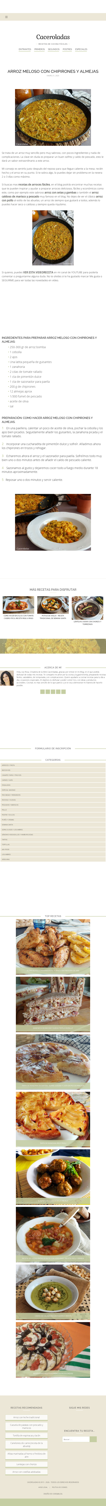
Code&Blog (57, 1494)
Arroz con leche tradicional (26, 1417)
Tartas (4, 839)
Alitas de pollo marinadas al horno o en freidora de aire (53, 971)
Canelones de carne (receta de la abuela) (26, 1445)
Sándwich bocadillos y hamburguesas (17, 835)
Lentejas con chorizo (27, 1464)
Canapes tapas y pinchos (11, 775)
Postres (67, 49)
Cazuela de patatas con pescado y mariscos (26, 1426)
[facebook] (74, 17)
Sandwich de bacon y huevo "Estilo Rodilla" (53, 1028)
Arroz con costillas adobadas (26, 1471)
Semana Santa (7, 825)
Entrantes (25, 49)
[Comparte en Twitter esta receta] (53, 1502)
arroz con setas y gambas (60, 192)
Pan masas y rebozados (11, 795)
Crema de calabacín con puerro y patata (53, 1316)
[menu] (6, 17)
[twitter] (84, 17)
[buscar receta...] (100, 17)
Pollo (4, 810)
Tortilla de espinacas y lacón (26, 1435)
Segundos (53, 49)
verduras (6, 859)
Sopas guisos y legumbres (12, 830)
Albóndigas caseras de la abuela (53, 1201)
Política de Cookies (60, 1487)
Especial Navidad (8, 790)
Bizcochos (6, 770)
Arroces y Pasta (8, 765)
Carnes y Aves (7, 780)
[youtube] (95, 17)
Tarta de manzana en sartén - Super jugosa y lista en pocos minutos (53, 1086)
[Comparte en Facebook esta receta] (44, 1502)
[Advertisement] (53, 6)
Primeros (39, 49)
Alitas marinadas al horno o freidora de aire (27, 1455)
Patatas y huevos (9, 800)
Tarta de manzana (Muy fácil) (53, 1143)
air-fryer (5, 849)
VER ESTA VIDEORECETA (38, 272)
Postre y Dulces (8, 815)
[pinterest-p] (89, 17)
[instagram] (79, 17)
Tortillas (6, 844)
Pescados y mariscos (10, 805)
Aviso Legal (44, 1487)
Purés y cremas (8, 820)
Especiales (81, 49)
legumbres (6, 854)
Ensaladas (6, 785)
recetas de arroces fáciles (34, 184)
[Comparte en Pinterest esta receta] (59, 1502)
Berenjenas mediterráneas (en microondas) (53, 1374)
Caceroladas (53, 37)
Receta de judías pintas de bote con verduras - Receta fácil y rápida (53, 1258)
